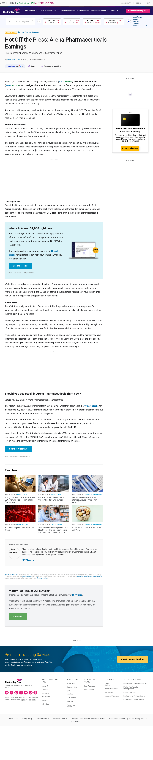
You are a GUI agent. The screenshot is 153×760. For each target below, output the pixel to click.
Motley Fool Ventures (131, 692)
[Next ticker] (129, 21)
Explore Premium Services (28, 32)
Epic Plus (70, 694)
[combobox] (20, 21)
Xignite (23, 700)
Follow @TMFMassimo (55, 555)
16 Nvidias (77, 595)
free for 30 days (27, 576)
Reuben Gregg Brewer (93, 494)
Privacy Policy (27, 719)
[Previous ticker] (39, 21)
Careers (45, 690)
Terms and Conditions (117, 719)
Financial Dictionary (112, 696)
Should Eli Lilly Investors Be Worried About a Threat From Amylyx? (85, 499)
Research (45, 693)
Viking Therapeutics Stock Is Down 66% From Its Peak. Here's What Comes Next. (20, 499)
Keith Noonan (22, 524)
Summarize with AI (51, 66)
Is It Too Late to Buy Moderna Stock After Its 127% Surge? (51, 498)
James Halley (56, 524)
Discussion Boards (111, 689)
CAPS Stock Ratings (109, 684)
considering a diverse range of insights (89, 576)
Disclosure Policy (42, 719)
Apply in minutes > (130, 148)
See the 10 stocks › (18, 448)
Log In (138, 3)
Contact (45, 700)
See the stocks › (20, 266)
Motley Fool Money (71, 706)
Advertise (45, 704)
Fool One (70, 701)
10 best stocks (91, 406)
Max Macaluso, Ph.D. (11, 574)
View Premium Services (132, 659)
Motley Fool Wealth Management (130, 688)
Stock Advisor (72, 687)
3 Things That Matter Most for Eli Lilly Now (86, 528)
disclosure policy (42, 578)
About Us (45, 686)
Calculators (109, 692)
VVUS (62, 81)
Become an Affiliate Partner (133, 699)
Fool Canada (89, 690)
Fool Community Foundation (134, 696)
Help (148, 3)
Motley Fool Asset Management (135, 683)
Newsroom (46, 697)
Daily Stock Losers (140, 26)
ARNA (8, 85)
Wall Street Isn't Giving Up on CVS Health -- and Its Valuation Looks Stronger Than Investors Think (53, 529)
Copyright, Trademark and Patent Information (88, 719)
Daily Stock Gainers (137, 22)
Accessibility (126, 3)
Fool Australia (89, 686)
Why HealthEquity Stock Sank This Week (19, 528)
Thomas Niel (56, 494)
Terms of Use (13, 719)
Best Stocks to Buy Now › (138, 11)
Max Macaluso (13, 59)
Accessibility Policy (60, 719)
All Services (71, 683)
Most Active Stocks (137, 18)
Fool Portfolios (72, 698)
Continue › (18, 616)
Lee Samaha (22, 494)
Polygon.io (32, 700)
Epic (68, 691)
